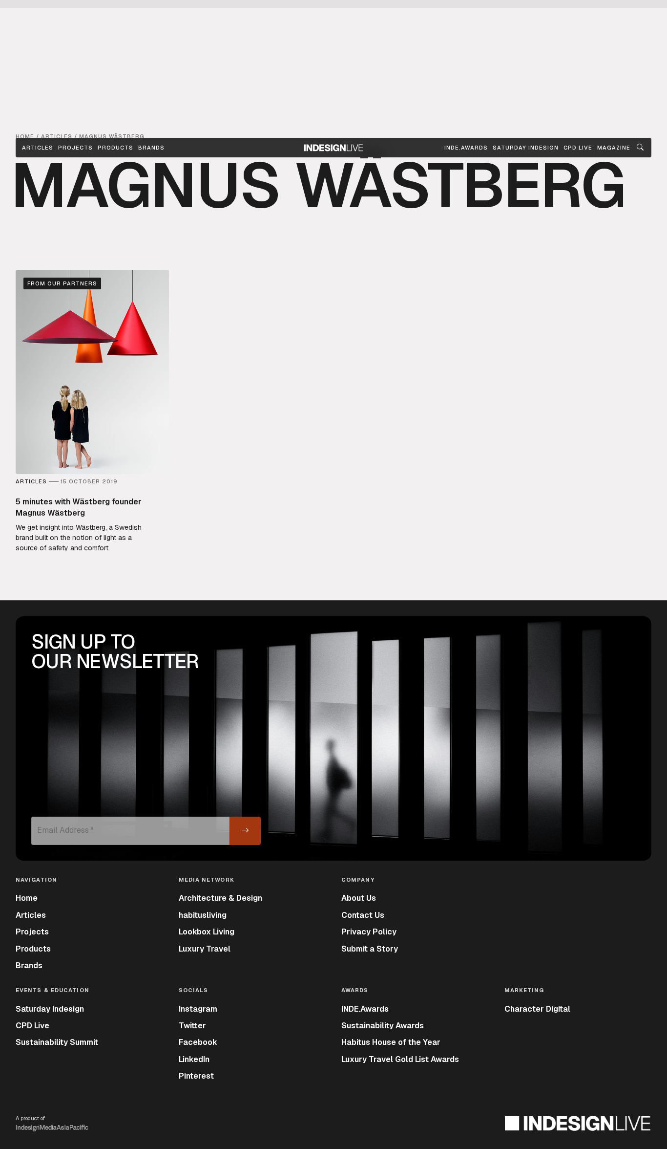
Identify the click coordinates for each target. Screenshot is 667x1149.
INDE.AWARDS (466, 147)
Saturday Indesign (50, 1009)
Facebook (198, 1042)
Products (115, 147)
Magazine (613, 147)
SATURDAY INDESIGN (526, 147)
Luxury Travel (204, 949)
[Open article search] (640, 147)
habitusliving (203, 915)
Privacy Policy (368, 932)
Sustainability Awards (382, 1025)
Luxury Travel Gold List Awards (400, 1059)
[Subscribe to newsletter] (245, 831)
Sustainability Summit (57, 1042)
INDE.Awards (365, 1009)
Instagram (198, 1009)
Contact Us (362, 915)
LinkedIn (194, 1059)
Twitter (192, 1025)
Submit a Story (369, 949)
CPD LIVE (577, 147)
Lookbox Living (206, 932)
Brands (151, 147)
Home (27, 898)
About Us (358, 898)
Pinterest (196, 1076)
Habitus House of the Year (390, 1042)
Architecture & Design (220, 898)
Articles (37, 147)
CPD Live (32, 1025)
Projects (75, 147)
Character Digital (537, 1009)
